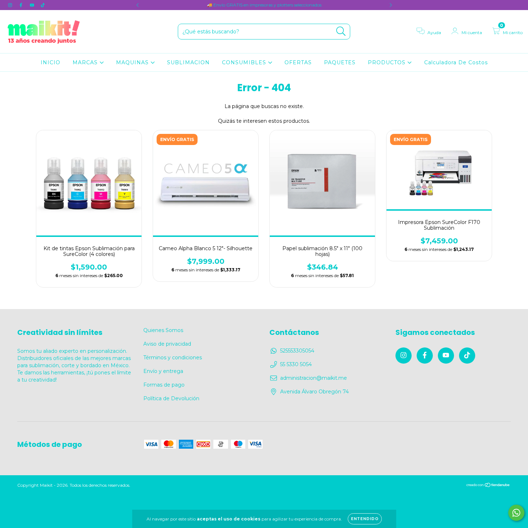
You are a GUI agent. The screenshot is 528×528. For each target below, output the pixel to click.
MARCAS (86, 62)
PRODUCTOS (387, 62)
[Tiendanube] (488, 485)
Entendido (365, 519)
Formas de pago (164, 385)
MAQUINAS (133, 62)
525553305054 (297, 350)
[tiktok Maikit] (42, 5)
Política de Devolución (171, 398)
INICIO (50, 62)
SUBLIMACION (188, 62)
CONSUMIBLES (245, 62)
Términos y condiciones (172, 357)
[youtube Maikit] (32, 5)
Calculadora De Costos (456, 62)
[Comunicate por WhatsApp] (516, 513)
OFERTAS (298, 62)
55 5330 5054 (296, 364)
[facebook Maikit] (21, 5)
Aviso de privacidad (167, 344)
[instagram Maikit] (10, 5)
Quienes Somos (163, 330)
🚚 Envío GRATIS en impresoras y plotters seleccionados (264, 5)
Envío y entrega (163, 371)
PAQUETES (340, 62)
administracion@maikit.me (313, 378)
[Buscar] (341, 31)
